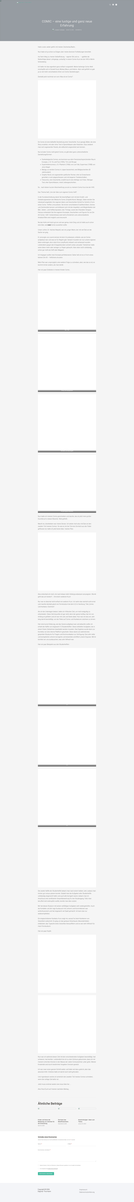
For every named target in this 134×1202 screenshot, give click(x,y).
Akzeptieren (91, 1200)
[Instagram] (116, 4)
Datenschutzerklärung (87, 1192)
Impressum (83, 1190)
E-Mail (70, 1144)
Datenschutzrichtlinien (53, 1168)
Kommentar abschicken (45, 1173)
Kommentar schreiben (44, 1150)
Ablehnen (100, 1200)
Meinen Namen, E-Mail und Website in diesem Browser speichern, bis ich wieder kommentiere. (60, 1165)
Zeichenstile (78, 29)
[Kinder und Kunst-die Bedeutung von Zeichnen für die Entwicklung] (47, 1113)
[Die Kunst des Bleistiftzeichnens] (67, 1113)
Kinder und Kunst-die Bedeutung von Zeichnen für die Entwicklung (46, 1121)
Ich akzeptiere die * (49, 1168)
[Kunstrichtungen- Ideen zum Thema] (87, 1113)
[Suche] (110, 4)
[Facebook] (113, 4)
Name (40, 1144)
